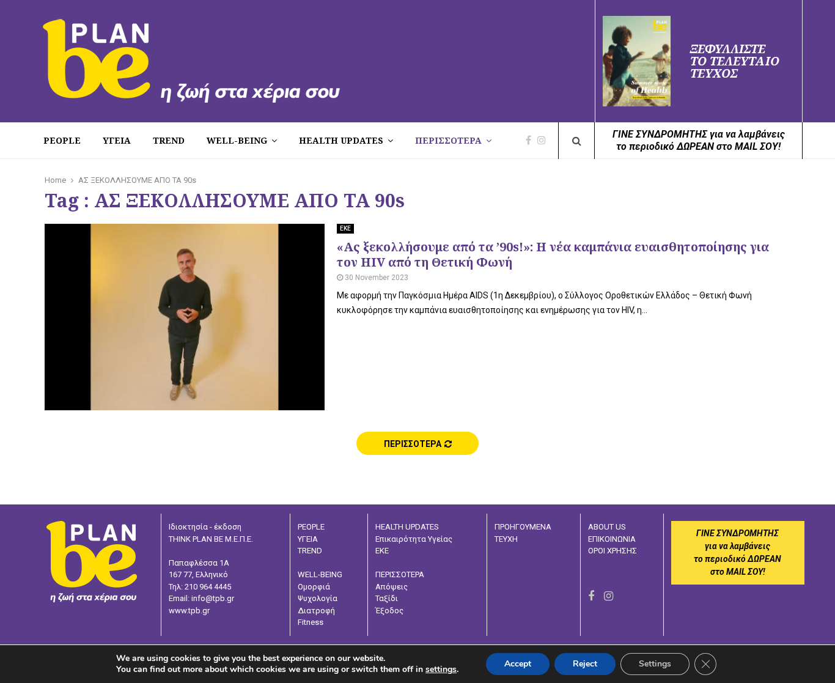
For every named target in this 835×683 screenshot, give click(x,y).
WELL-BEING (237, 140)
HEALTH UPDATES (341, 140)
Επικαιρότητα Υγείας (413, 539)
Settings (655, 664)
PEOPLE (62, 140)
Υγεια (117, 140)
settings (441, 669)
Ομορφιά (314, 586)
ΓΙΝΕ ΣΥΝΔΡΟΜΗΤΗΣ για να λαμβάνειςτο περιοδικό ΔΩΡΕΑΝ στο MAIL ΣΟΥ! (698, 140)
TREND (169, 140)
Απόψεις (391, 586)
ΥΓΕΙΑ (308, 539)
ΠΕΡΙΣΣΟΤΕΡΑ (448, 140)
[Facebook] (531, 140)
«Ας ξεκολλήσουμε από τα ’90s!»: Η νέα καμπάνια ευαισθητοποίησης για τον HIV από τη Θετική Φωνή (553, 254)
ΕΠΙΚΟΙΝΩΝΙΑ (612, 539)
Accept (517, 664)
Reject (585, 664)
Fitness (310, 622)
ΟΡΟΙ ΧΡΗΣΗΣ (612, 550)
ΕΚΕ (345, 228)
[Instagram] (544, 140)
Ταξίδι (386, 598)
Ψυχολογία (317, 598)
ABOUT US (607, 526)
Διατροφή (316, 610)
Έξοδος (389, 610)
